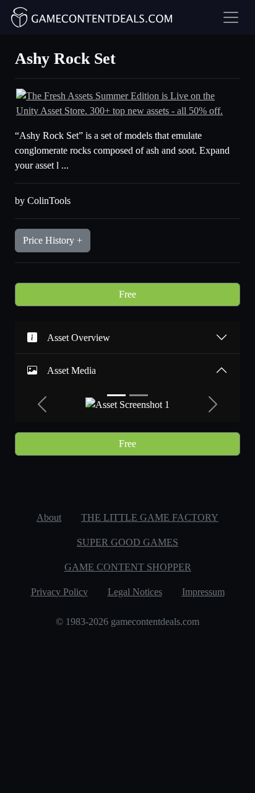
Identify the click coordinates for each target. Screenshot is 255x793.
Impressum (203, 592)
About (49, 517)
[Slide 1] (116, 395)
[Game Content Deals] (92, 17)
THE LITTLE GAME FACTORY (149, 517)
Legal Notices (135, 592)
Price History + (52, 240)
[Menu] (231, 17)
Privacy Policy (59, 592)
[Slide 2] (138, 395)
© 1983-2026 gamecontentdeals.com (127, 621)
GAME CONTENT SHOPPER (127, 567)
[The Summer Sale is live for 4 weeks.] (127, 102)
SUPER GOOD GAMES (127, 542)
